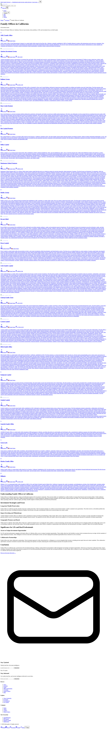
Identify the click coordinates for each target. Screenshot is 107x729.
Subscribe (17, 667)
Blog (4, 15)
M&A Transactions (7, 688)
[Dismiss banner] (40, 2)
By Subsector (6, 701)
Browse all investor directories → (8, 553)
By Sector (5, 699)
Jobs (4, 14)
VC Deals (5, 690)
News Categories (7, 698)
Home (4, 10)
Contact (5, 710)
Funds (4, 687)
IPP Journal (6, 719)
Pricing (5, 17)
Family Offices (6, 691)
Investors (7, 20)
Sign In (4, 8)
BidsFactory (6, 721)
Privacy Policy (6, 712)
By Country (6, 702)
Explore (5, 13)
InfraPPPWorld (6, 717)
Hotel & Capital (7, 720)
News (4, 684)
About (4, 709)
